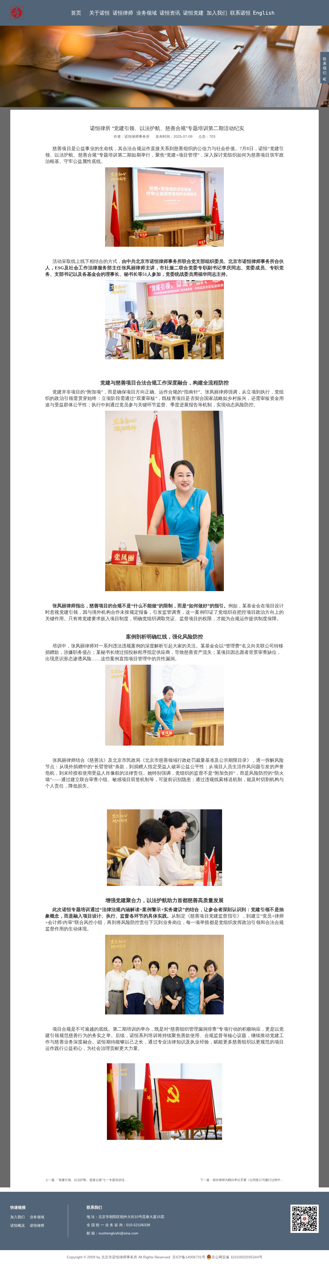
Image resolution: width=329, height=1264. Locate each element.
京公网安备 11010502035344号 (237, 1257)
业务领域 (146, 13)
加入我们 (217, 13)
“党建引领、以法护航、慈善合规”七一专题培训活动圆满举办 (99, 1180)
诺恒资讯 (170, 13)
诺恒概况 (17, 1225)
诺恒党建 (193, 13)
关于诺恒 (99, 13)
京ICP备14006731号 (188, 1257)
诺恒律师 (123, 13)
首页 (76, 13)
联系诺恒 (240, 13)
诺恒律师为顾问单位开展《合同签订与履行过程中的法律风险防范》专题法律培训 (268, 1180)
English (264, 13)
